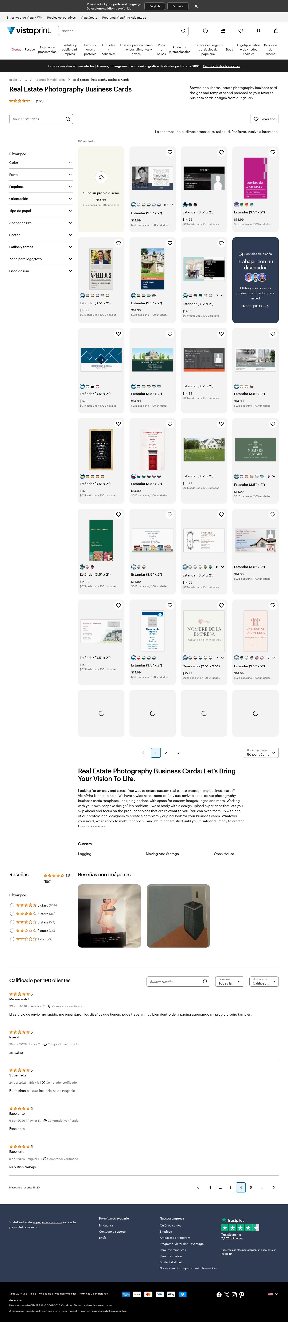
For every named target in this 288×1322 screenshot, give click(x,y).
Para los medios (171, 1256)
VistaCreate (89, 17)
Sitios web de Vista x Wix (24, 17)
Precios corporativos (61, 17)
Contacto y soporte (112, 1231)
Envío (102, 1237)
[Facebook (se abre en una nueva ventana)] (219, 1295)
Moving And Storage (162, 854)
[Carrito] (276, 31)
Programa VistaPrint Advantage (124, 17)
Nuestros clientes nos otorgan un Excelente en (248, 1251)
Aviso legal (15, 1299)
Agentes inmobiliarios (50, 79)
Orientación (18, 199)
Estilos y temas (21, 247)
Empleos (166, 1231)
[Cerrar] (196, 6)
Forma (14, 174)
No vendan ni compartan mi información (188, 1268)
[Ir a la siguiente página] (274, 1187)
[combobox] (120, 30)
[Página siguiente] (179, 753)
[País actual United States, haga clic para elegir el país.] (273, 1294)
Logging (84, 854)
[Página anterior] (143, 753)
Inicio (13, 79)
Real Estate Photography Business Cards (101, 79)
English (154, 6)
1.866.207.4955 (18, 1293)
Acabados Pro (20, 223)
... (25, 79)
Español (178, 6)
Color (13, 162)
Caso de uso (19, 271)
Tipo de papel (20, 211)
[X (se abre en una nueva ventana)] (226, 1295)
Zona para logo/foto (25, 259)
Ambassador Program (175, 1237)
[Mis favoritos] (241, 31)
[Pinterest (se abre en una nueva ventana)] (241, 1295)
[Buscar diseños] (68, 119)
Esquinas (16, 186)
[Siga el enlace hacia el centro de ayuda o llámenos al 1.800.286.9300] (205, 31)
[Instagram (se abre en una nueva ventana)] (234, 1295)
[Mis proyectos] (223, 31)
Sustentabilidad (171, 1262)
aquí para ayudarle (47, 1222)
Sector (14, 235)
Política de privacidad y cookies (58, 1293)
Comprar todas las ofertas (221, 66)
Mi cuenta (106, 1225)
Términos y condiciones (93, 1293)
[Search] (205, 981)
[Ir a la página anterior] (198, 1187)
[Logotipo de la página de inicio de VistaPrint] (29, 30)
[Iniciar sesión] (258, 31)
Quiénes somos (170, 1225)
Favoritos (267, 119)
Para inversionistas (173, 1250)
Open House (224, 854)
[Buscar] (183, 31)
